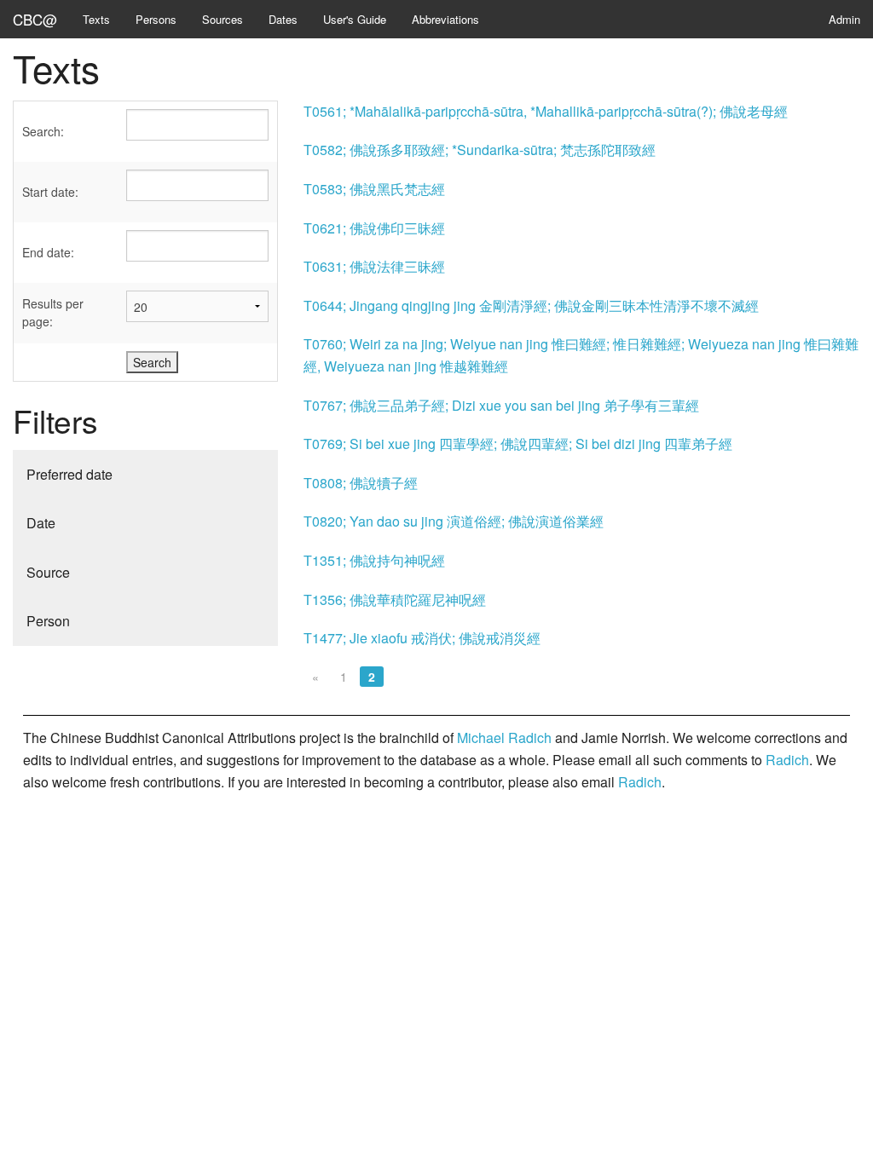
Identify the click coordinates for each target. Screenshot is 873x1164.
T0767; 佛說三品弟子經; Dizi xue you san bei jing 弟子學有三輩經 (501, 405)
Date (40, 523)
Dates (283, 19)
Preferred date (69, 474)
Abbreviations (445, 19)
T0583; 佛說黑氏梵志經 (374, 189)
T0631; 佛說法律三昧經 (374, 266)
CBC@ (35, 19)
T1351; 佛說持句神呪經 (374, 560)
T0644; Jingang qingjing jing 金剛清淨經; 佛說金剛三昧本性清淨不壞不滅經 (531, 305)
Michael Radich (504, 737)
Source (48, 572)
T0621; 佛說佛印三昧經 (374, 228)
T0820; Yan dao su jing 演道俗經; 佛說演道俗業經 (454, 521)
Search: (43, 131)
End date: (48, 252)
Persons (156, 19)
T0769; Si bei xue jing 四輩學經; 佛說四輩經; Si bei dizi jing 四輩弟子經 (518, 443)
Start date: (50, 191)
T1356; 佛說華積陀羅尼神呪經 (395, 599)
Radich (787, 759)
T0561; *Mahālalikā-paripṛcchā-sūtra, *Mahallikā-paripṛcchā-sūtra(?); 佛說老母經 (546, 111)
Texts (96, 19)
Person (48, 621)
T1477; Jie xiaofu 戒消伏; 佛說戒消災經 (422, 638)
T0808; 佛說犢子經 (361, 483)
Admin (844, 19)
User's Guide (354, 19)
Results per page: (53, 312)
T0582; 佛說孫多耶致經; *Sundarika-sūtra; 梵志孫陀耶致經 (480, 149)
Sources (222, 19)
